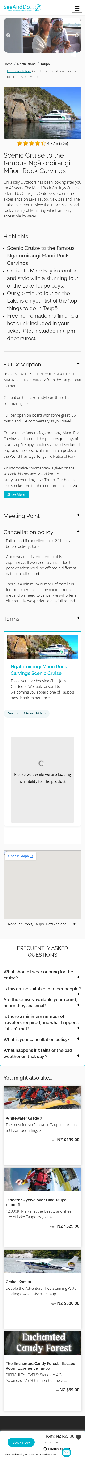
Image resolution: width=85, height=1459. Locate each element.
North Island (26, 64)
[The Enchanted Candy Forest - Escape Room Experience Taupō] (42, 1343)
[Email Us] (66, 1452)
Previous (8, 35)
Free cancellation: (19, 71)
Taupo (45, 64)
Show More (16, 494)
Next (76, 35)
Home (8, 64)
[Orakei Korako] (42, 1261)
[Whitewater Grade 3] (42, 1097)
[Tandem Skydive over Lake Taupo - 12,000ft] (42, 1179)
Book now (21, 1442)
